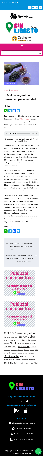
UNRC (36, 363)
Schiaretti (18, 359)
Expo (23, 343)
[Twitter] (33, 7)
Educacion (6, 343)
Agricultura (20, 333)
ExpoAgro (28, 343)
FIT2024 (14, 347)
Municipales (12, 353)
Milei (36, 350)
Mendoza (26, 350)
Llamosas (14, 350)
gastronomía (23, 346)
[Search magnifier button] (39, 52)
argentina (29, 333)
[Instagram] (36, 7)
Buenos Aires (14, 337)
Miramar (6, 353)
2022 (6, 333)
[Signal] (40, 7)
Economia (26, 340)
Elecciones (15, 343)
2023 (13, 333)
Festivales (7, 347)
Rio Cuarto (11, 356)
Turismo (6, 90)
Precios (25, 353)
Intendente (7, 350)
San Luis (11, 359)
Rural (22, 356)
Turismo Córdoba (19, 363)
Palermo (19, 353)
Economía (33, 340)
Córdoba (12, 340)
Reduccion (31, 353)
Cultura (6, 340)
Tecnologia (25, 359)
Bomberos (7, 337)
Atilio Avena (24, 119)
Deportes (18, 340)
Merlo (32, 350)
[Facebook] (29, 7)
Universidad (29, 363)
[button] (21, 46)
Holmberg (33, 347)
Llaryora (20, 350)
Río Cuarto (29, 356)
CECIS (20, 337)
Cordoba (29, 336)
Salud (6, 359)
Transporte (32, 359)
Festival (34, 343)
